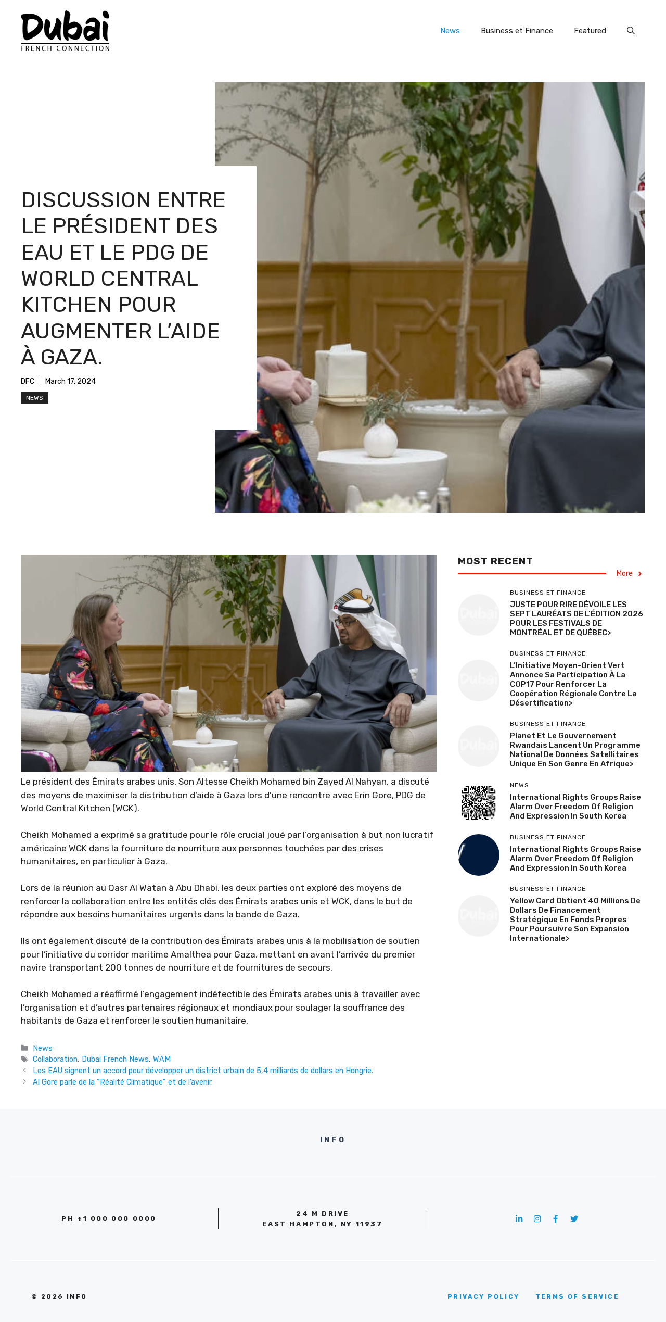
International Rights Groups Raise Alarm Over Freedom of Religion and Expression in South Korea (575, 806)
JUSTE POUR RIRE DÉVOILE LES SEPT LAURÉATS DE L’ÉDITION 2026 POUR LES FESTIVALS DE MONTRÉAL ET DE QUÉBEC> (576, 619)
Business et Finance (517, 30)
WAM (162, 1059)
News (450, 30)
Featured (590, 30)
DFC (27, 381)
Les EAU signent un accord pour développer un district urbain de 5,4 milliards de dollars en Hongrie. (203, 1070)
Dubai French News (115, 1059)
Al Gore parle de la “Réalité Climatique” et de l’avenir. (123, 1082)
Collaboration (55, 1059)
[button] (631, 30)
